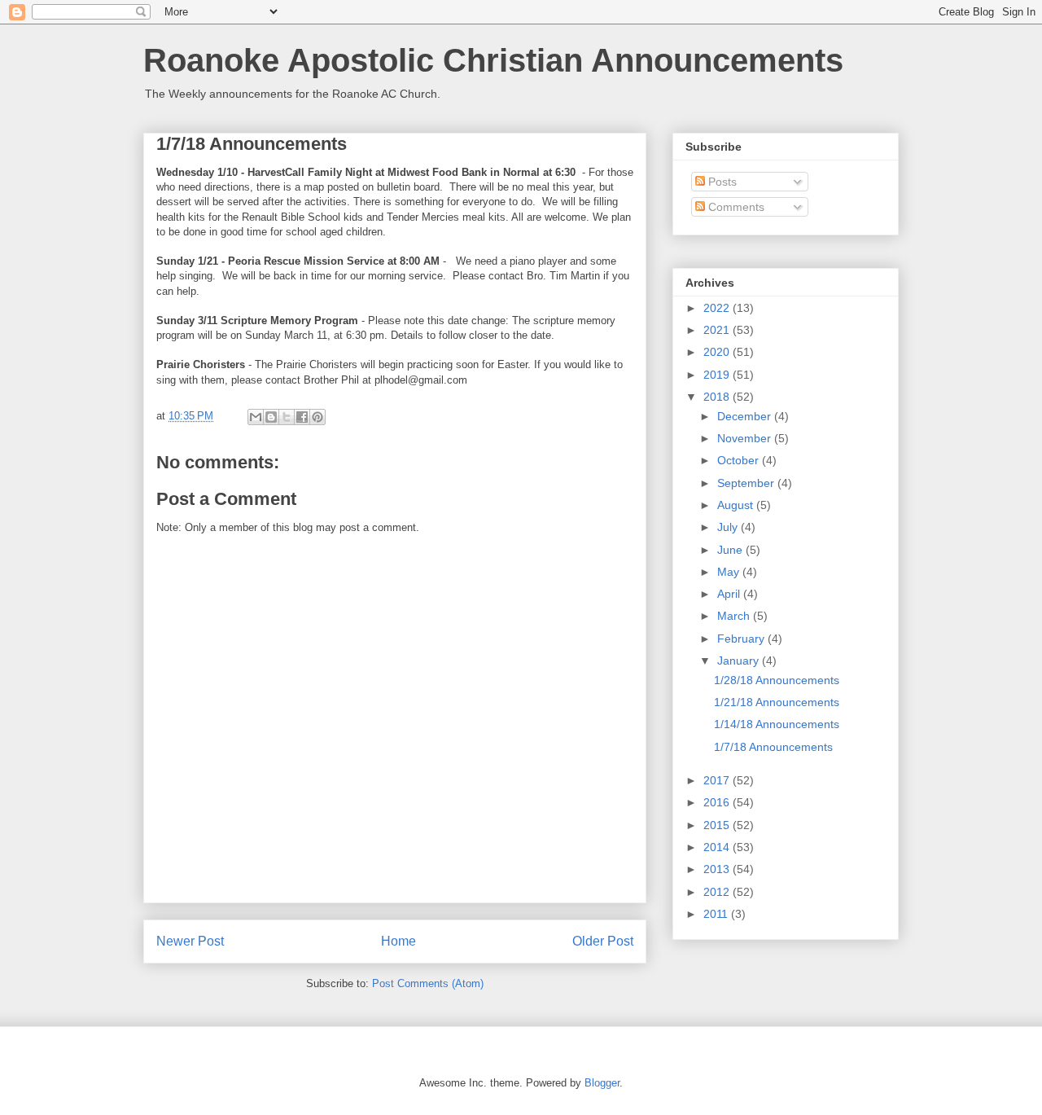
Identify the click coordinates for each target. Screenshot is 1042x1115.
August (736, 504)
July (729, 526)
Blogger (602, 1083)
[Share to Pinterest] (317, 417)
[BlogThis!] (271, 417)
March (735, 615)
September (747, 482)
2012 (718, 891)
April (730, 593)
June (731, 549)
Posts (721, 181)
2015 (718, 825)
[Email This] (255, 417)
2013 (718, 869)
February (742, 638)
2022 (718, 307)
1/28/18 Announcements (776, 680)
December (745, 416)
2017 (718, 780)
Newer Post (190, 941)
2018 (718, 396)
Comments (734, 206)
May (729, 571)
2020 (718, 351)
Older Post (602, 941)
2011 (717, 913)
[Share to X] (286, 417)
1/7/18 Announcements (773, 746)
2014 (718, 847)
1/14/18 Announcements (776, 724)
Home (398, 941)
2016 (718, 802)
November (745, 438)
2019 (718, 374)
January (739, 660)
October (739, 460)
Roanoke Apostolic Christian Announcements (493, 60)
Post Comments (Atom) (428, 983)
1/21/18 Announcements (776, 702)
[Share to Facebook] (302, 417)
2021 (718, 329)
